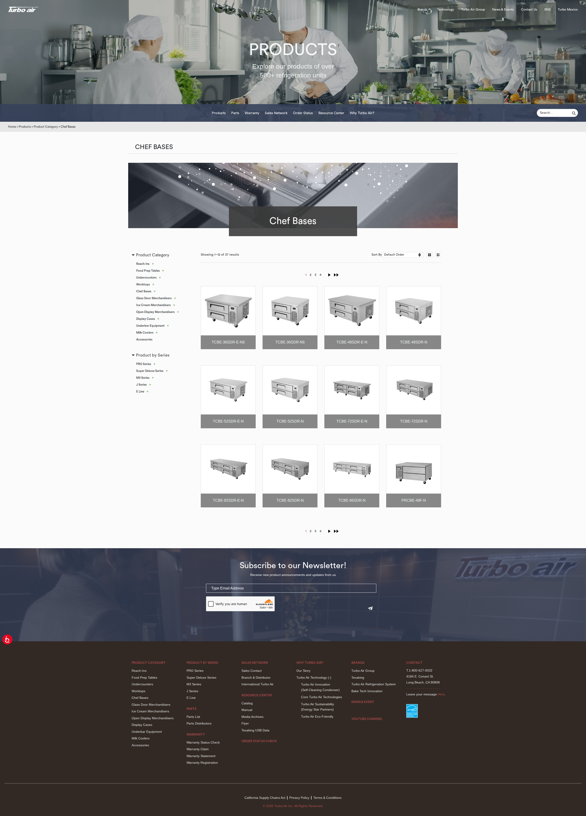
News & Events (503, 9)
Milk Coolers (144, 332)
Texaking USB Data (255, 730)
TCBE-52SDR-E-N (228, 421)
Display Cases (145, 318)
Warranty (252, 113)
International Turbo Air (257, 684)
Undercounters (146, 277)
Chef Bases (143, 291)
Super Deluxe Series (149, 370)
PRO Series (143, 363)
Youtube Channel (367, 719)
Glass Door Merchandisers (154, 298)
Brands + (424, 9)
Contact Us (529, 9)
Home (12, 126)
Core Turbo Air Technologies (321, 697)
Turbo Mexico (568, 9)
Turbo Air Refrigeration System (373, 684)
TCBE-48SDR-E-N (351, 342)
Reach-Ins (142, 263)
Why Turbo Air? (362, 113)
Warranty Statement (201, 756)
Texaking (357, 677)
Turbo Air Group (473, 9)
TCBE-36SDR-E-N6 (228, 342)
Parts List (193, 717)
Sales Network (276, 113)
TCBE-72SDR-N (413, 421)
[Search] (574, 113)
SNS (547, 9)
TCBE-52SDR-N (290, 421)
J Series (141, 384)
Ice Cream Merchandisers (153, 305)
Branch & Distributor (256, 677)
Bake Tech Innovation (367, 691)
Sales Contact (251, 670)
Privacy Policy (299, 797)
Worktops (143, 284)
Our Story (303, 670)
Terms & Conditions (327, 797)
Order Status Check (259, 741)
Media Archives (252, 717)
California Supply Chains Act (264, 797)
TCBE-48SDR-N (413, 342)
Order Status (303, 113)
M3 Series (142, 377)
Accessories (144, 339)
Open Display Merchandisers (155, 311)
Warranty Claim (198, 749)
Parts (235, 113)
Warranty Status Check (203, 742)
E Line (140, 391)
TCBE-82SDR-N (290, 500)
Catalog (247, 703)
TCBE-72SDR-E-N (351, 421)
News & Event (362, 702)
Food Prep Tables (148, 270)
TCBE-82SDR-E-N (228, 500)
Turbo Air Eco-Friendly (317, 716)
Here (441, 694)
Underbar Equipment (150, 325)
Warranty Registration (202, 762)
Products (219, 113)
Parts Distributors (199, 723)
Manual (246, 710)
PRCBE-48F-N (414, 500)
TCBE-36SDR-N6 (290, 342)
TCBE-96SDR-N (352, 500)
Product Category (46, 126)
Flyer (245, 723)
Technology (445, 9)
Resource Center (331, 113)
